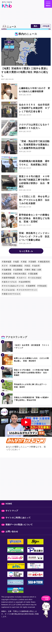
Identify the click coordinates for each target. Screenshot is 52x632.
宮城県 (33, 262)
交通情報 (19, 270)
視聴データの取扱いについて (19, 524)
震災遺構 (33, 274)
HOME (9, 504)
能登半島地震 (9, 278)
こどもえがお (9, 290)
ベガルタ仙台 (35, 278)
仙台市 (36, 266)
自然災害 (7, 274)
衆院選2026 (44, 262)
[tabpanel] (26, 143)
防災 (28, 266)
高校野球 (31, 286)
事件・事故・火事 (33, 270)
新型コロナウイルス (11, 294)
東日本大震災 (20, 274)
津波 (24, 262)
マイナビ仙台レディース (13, 286)
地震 (17, 262)
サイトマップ (12, 510)
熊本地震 (7, 262)
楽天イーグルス (10, 282)
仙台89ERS (25, 282)
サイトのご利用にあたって (18, 517)
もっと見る (24, 251)
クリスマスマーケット (27, 290)
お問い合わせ (12, 531)
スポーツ (22, 278)
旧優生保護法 (16, 266)
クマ (5, 266)
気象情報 (7, 270)
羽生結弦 (43, 286)
